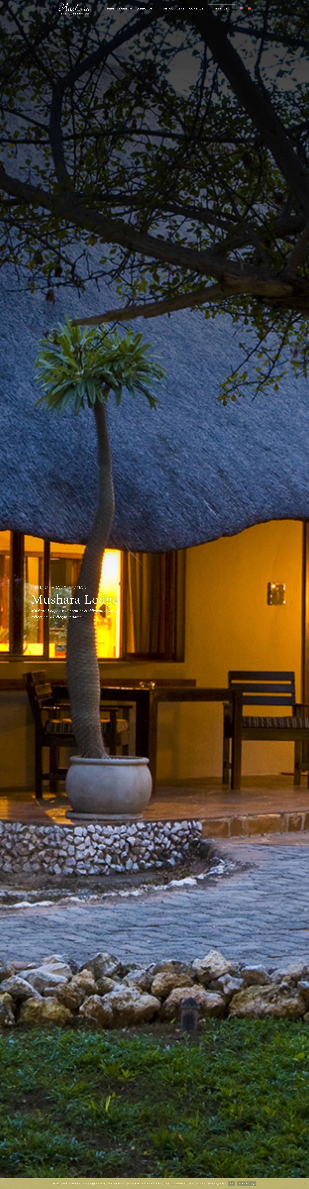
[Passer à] (241, 12)
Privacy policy (246, 1183)
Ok (231, 1183)
